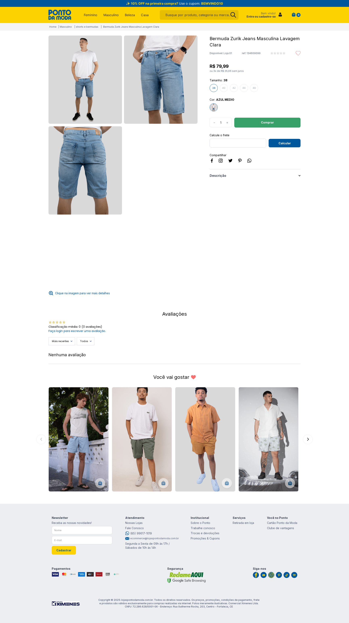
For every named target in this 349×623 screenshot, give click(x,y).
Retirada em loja (243, 523)
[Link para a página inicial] (52, 27)
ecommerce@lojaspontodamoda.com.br (154, 538)
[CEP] (238, 140)
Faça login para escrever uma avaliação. (77, 331)
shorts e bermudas (87, 26)
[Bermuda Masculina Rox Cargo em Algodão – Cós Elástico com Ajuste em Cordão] (142, 439)
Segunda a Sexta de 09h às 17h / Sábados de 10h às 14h (147, 545)
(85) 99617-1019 (141, 533)
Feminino (90, 15)
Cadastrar (63, 550)
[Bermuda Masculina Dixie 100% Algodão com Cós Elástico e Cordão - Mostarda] (205, 439)
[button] (85, 80)
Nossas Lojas (134, 523)
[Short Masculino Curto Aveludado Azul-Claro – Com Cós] (78, 439)
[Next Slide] (308, 439)
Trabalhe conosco (203, 528)
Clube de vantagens (280, 528)
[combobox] (199, 15)
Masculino (111, 15)
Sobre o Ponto (200, 523)
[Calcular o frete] (285, 143)
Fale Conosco (134, 528)
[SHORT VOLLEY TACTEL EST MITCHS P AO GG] (269, 439)
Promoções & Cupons (205, 538)
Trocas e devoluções (205, 533)
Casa (145, 15)
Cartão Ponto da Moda (282, 523)
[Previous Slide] (41, 439)
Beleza (130, 15)
